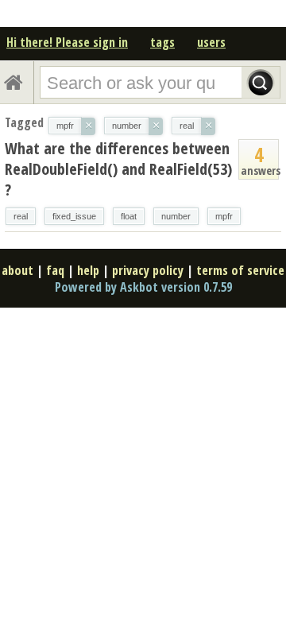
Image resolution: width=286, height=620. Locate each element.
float (129, 216)
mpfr (224, 216)
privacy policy (148, 270)
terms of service (240, 270)
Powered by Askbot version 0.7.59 (143, 287)
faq (55, 270)
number (176, 216)
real (21, 216)
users (211, 42)
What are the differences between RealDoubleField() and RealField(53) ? (118, 169)
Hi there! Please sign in (67, 42)
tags (162, 42)
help (88, 270)
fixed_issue (74, 216)
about (17, 270)
